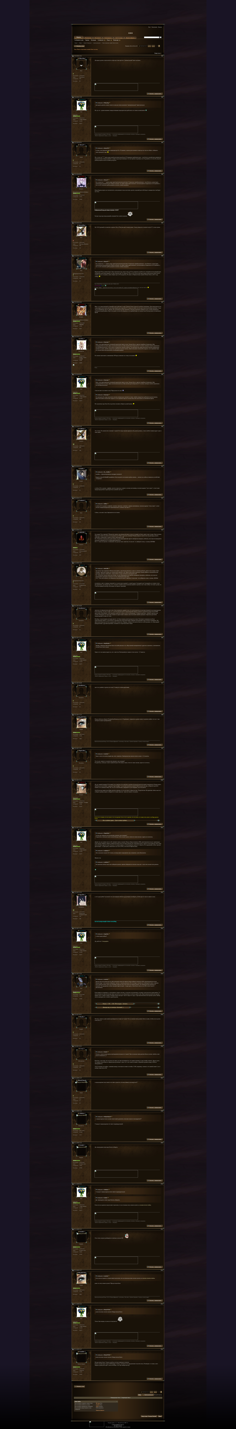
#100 (162, 780)
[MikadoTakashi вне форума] (81, 1086)
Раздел (108, 40)
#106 (162, 1046)
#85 (162, 222)
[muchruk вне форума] (81, 105)
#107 (162, 1078)
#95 (162, 605)
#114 (162, 1349)
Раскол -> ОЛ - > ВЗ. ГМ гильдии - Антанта (115, 1003)
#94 (162, 562)
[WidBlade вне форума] (81, 435)
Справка (87, 40)
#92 (162, 498)
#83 (162, 142)
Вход (149, 27)
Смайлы (98, 1404)
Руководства (88, 37)
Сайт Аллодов (118, 37)
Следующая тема (125, 1397)
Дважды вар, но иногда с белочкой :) (113, 1007)
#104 (162, 973)
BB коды (98, 1403)
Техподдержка (108, 37)
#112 (162, 1270)
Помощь (160, 27)
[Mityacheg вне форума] (81, 64)
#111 (162, 1229)
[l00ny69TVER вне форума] (81, 723)
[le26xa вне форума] (81, 345)
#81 (162, 56)
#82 (162, 97)
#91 (162, 466)
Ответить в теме (80, 46)
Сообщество (101, 40)
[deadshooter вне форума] (81, 614)
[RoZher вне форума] (81, 982)
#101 (162, 827)
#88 (162, 336)
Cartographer (105, 941)
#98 (162, 714)
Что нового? (98, 37)
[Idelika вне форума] (81, 475)
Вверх (139, 1394)
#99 (162, 748)
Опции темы (157, 53)
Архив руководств (96, 42)
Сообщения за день (78, 40)
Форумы (79, 37)
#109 (162, 1142)
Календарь (93, 40)
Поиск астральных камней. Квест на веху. (87, 49)
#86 (162, 255)
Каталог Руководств (87, 42)
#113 (162, 1304)
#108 (162, 1111)
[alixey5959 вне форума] (81, 264)
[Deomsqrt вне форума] (81, 311)
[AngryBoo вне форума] (81, 901)
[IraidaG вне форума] (81, 1151)
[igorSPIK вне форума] (81, 182)
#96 (162, 637)
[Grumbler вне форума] (81, 1358)
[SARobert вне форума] (81, 1119)
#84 (162, 174)
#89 (162, 374)
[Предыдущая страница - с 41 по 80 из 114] (153, 46)
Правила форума (130, 37)
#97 (162, 683)
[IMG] (97, 1406)
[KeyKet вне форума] (81, 1023)
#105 (162, 1014)
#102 (162, 892)
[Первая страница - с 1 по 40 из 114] (149, 46)
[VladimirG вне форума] (81, 506)
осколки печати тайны (145, 1205)
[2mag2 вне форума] (81, 1055)
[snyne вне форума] (81, 571)
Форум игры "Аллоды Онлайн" (149, 1416)
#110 (162, 1184)
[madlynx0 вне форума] (81, 788)
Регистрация (154, 27)
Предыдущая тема (115, 1397)
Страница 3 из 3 (143, 45)
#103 (162, 928)
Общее (80, 42)
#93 (162, 530)
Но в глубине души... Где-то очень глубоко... (115, 820)
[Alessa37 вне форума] (81, 151)
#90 (162, 426)
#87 (162, 302)
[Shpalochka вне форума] (81, 757)
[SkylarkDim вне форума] (81, 231)
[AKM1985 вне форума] (81, 538)
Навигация (115, 40)
